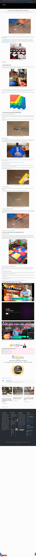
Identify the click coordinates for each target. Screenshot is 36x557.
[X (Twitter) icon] (28, 2)
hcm (14, 230)
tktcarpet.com (31, 420)
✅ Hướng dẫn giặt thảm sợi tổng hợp (7, 351)
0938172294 (19, 0)
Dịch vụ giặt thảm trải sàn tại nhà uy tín (12, 280)
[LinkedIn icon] (30, 2)
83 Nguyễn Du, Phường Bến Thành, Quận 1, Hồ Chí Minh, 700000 (30, 422)
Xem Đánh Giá (29, 428)
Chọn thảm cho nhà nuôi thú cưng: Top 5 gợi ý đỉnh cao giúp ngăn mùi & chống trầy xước (7, 400)
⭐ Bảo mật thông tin (29, 433)
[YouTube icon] (29, 2)
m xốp (8, 42)
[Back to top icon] (32, 555)
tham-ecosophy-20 (16, 162)
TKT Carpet (14, 277)
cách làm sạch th (4, 42)
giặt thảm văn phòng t (10, 230)
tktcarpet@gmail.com (29, 0)
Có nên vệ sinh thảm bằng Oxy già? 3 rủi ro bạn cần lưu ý (29, 398)
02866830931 (23, 0)
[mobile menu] (33, 4)
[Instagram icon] (19, 443)
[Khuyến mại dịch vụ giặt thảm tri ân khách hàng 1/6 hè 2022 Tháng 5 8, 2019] (35, 554)
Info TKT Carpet (8, 380)
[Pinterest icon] (31, 2)
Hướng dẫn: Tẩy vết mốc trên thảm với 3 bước (17, 398)
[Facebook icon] (27, 2)
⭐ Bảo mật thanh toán (30, 434)
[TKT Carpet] (4, 4)
